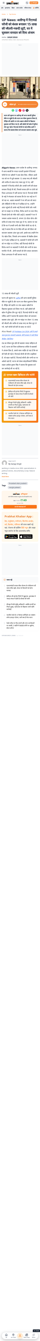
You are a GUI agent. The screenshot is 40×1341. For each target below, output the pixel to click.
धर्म (6, 524)
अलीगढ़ (18, 298)
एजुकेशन (11, 521)
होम (2, 8)
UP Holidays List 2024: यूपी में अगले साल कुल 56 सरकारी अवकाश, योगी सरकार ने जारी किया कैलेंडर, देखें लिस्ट (20, 335)
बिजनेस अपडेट (27, 521)
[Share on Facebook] (16, 110)
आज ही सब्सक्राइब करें (20, 507)
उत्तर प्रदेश (19, 8)
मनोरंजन (18, 521)
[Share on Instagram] (23, 110)
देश (6, 521)
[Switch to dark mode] (27, 3)
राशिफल (17, 524)
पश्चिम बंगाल (27, 8)
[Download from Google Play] (11, 536)
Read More (5, 477)
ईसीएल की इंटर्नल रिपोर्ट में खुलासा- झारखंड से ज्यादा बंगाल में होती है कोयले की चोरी (20, 394)
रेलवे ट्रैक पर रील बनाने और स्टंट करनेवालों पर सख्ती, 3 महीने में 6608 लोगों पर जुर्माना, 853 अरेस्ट (20, 625)
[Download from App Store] (26, 536)
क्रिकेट (10, 524)
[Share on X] (27, 110)
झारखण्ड (7, 8)
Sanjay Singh (16, 464)
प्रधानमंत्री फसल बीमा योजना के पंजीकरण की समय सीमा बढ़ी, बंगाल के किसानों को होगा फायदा (20, 383)
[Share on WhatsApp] (13, 110)
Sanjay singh (12, 37)
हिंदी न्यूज (24, 527)
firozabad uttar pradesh (18, 483)
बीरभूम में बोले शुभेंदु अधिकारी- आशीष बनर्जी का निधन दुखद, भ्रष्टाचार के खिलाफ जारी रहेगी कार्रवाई (19, 405)
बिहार (13, 8)
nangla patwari (14, 487)
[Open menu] (4, 3)
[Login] (20, 1336)
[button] (20, 88)
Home (4, 14)
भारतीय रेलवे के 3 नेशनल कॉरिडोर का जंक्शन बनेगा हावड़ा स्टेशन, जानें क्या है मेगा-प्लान (20, 415)
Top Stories (12, 14)
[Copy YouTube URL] (20, 110)
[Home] (12, 3)
